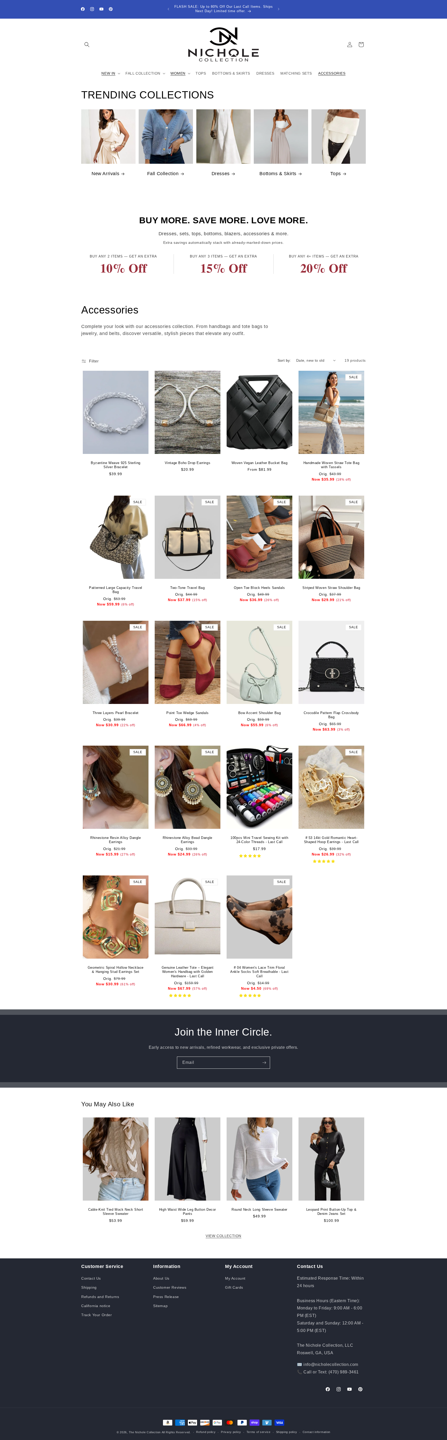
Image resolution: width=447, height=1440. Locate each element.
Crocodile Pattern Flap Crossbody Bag (331, 715)
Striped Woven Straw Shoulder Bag (331, 588)
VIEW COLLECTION (223, 1236)
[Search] (87, 44)
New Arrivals (105, 173)
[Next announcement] (278, 9)
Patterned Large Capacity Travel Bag (115, 590)
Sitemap (160, 1306)
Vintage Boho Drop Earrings (188, 463)
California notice (95, 1306)
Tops (335, 173)
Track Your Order (96, 1315)
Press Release (166, 1297)
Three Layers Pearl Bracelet (116, 713)
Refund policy (205, 1432)
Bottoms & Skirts (278, 173)
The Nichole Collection (145, 1432)
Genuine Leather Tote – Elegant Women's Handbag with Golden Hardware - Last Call (188, 972)
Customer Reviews (170, 1287)
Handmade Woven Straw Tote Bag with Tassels (331, 465)
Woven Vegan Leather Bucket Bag (260, 463)
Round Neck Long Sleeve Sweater (259, 1209)
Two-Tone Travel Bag (187, 588)
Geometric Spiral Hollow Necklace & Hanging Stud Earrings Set (116, 970)
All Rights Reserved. (176, 1432)
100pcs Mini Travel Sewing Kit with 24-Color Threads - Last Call (259, 840)
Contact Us (91, 1278)
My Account (235, 1278)
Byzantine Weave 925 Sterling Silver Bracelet (115, 465)
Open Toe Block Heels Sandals (259, 588)
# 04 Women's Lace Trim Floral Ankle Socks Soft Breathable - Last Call (259, 972)
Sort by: (284, 360)
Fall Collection (163, 173)
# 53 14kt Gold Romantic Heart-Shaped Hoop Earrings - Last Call (331, 840)
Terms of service (259, 1432)
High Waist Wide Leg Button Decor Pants (187, 1211)
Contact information (316, 1432)
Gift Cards (234, 1287)
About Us (161, 1278)
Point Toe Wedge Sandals (187, 713)
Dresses (220, 173)
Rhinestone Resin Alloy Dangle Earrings (115, 840)
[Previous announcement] (168, 9)
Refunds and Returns (100, 1297)
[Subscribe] (264, 1063)
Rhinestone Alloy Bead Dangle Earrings (187, 840)
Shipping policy (286, 1432)
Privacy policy (231, 1432)
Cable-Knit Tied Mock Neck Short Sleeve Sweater (115, 1211)
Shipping (89, 1287)
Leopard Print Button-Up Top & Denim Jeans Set (331, 1211)
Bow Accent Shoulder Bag (259, 713)
